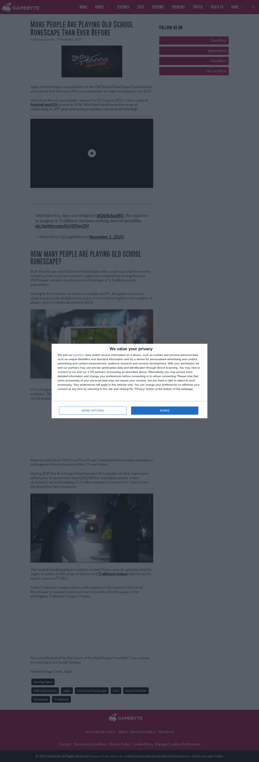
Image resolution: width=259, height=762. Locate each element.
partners (78, 354)
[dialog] (129, 381)
